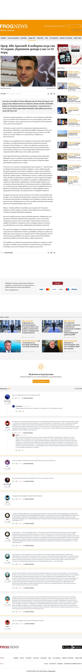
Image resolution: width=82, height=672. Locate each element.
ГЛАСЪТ (22, 658)
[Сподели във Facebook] (51, 94)
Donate (57, 283)
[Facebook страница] (75, 30)
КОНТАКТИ (53, 664)
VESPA (7, 579)
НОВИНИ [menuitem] (3, 38)
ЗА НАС (46, 664)
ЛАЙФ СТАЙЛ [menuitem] (77, 38)
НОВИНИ (16, 658)
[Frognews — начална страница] (9, 647)
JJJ (7, 560)
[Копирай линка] (48, 94)
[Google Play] (67, 647)
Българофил (7, 401)
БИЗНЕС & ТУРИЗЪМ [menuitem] (66, 38)
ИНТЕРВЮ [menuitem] (24, 38)
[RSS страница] (81, 30)
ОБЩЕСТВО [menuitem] (31, 38)
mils (7, 603)
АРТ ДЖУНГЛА (57, 658)
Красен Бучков (9, 252)
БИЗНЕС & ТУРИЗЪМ (67, 658)
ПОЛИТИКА (43, 658)
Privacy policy (51, 671)
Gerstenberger (7, 484)
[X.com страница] (78, 30)
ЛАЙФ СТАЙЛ (78, 658)
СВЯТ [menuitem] (46, 38)
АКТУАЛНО (3, 94)
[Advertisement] (41, 10)
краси (7, 502)
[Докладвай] (19, 398)
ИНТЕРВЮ (28, 658)
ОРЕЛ (7, 519)
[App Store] (77, 647)
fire (7, 466)
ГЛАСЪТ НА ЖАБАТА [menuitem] (13, 38)
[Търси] (80, 26)
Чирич (7, 626)
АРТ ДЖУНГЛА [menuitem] (54, 38)
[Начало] (73, 30)
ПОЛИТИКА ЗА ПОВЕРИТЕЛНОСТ (73, 664)
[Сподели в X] (54, 94)
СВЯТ (49, 658)
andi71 (7, 427)
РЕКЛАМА (59, 664)
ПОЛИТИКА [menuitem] (40, 38)
